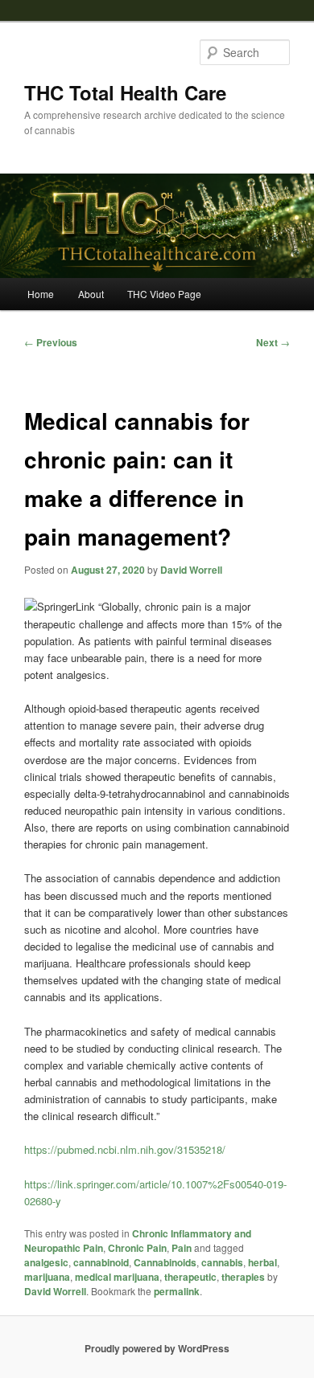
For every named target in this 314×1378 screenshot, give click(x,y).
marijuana (47, 1277)
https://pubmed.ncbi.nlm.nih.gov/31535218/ (124, 1149)
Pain (181, 1248)
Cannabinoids (165, 1262)
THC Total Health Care (125, 92)
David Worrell (191, 569)
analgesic (46, 1262)
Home (40, 294)
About (91, 294)
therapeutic (190, 1277)
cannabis (222, 1262)
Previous (50, 342)
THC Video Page (164, 294)
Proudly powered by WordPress (157, 1348)
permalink (177, 1291)
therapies (243, 1277)
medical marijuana (117, 1277)
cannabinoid (101, 1262)
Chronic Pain (137, 1248)
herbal (262, 1262)
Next (273, 342)
